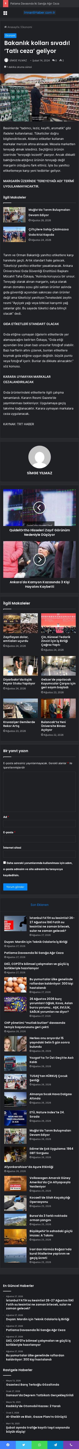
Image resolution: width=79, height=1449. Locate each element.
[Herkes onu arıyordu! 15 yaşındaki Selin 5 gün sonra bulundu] (15, 1043)
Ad (6, 817)
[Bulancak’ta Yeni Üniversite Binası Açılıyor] (58, 708)
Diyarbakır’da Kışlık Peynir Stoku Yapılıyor (19, 681)
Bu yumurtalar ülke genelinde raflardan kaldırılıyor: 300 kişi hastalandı (51, 983)
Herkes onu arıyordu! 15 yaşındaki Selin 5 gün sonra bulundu (50, 1042)
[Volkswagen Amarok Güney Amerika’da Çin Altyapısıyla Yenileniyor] (15, 1183)
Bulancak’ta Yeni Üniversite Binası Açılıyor (53, 726)
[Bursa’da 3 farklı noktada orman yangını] (15, 1220)
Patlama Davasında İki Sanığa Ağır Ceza (34, 3)
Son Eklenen (40, 905)
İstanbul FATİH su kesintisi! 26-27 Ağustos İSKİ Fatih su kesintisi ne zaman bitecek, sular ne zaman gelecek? (52, 924)
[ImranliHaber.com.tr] (39, 12)
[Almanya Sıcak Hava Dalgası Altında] (15, 1099)
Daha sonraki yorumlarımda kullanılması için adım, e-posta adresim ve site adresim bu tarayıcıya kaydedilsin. (38, 869)
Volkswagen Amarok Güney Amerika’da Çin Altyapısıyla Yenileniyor (50, 1182)
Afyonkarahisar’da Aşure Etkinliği (28, 1167)
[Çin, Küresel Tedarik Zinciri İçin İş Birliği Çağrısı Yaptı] (58, 623)
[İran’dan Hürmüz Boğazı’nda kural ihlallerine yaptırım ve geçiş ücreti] (15, 1255)
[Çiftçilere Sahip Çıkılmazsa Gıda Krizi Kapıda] (14, 234)
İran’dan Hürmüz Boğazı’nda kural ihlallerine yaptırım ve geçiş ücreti (51, 1253)
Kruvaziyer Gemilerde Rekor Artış (19, 724)
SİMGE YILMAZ (18, 60)
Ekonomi (26, 27)
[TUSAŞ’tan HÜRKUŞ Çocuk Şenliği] (15, 1081)
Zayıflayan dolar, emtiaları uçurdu (16, 639)
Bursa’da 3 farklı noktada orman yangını (48, 1218)
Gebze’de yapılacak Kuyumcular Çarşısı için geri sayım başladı (58, 683)
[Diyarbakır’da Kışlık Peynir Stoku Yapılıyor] (20, 666)
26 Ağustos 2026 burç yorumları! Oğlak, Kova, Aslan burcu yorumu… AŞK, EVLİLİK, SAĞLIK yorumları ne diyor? (51, 1005)
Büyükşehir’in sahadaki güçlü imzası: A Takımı (51, 1233)
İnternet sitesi (12, 847)
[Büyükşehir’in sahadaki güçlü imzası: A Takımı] (15, 1236)
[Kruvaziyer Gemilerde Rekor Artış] (20, 708)
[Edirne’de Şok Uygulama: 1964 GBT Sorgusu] (15, 1154)
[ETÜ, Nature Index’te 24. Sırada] (15, 1118)
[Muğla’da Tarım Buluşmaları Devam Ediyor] (14, 214)
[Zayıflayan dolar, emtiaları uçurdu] (20, 623)
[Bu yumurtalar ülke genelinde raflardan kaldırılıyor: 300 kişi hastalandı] (15, 985)
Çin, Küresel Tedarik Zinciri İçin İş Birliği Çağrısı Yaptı (55, 641)
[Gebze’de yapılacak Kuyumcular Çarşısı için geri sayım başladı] (58, 666)
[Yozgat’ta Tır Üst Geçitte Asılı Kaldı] (15, 1063)
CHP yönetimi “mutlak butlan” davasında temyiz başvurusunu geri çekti (34, 1025)
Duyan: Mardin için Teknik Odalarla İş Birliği (35, 942)
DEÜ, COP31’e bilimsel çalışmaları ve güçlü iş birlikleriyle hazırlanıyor (36, 966)
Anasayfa (13, 27)
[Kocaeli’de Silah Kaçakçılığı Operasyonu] (15, 1203)
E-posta (9, 832)
